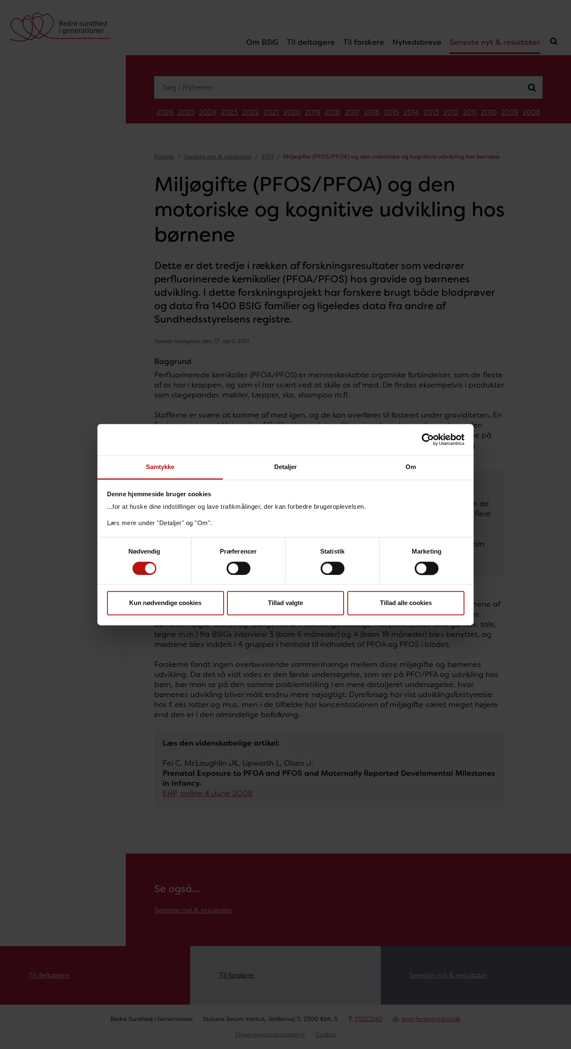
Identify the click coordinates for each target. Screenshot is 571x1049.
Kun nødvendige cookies (165, 603)
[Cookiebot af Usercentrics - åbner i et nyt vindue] (427, 439)
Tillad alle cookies (406, 603)
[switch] (238, 568)
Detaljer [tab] (285, 466)
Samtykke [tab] (160, 466)
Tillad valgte (285, 603)
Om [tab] (410, 466)
